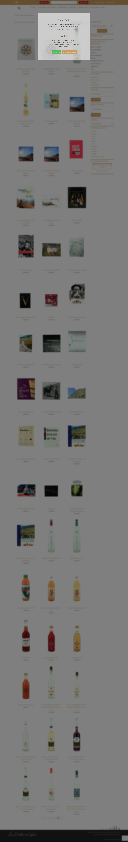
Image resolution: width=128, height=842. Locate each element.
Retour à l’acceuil (69, 52)
